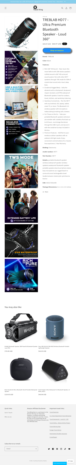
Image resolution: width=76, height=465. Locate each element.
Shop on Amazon (57, 50)
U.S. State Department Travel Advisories (60, 416)
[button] (62, 8)
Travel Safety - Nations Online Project (60, 423)
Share (46, 192)
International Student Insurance (58, 433)
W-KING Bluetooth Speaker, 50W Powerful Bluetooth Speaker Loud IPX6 (21, 347)
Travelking (35, 460)
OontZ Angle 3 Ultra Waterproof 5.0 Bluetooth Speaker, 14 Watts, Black (54, 390)
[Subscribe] (36, 449)
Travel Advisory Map (55, 426)
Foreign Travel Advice (55, 430)
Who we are (8, 417)
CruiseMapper (53, 437)
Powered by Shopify (42, 460)
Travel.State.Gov (54, 412)
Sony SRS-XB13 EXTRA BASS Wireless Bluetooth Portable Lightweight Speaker (53, 347)
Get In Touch (8, 412)
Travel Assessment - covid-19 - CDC (59, 419)
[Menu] (6, 8)
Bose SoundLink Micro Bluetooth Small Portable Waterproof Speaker (21, 390)
